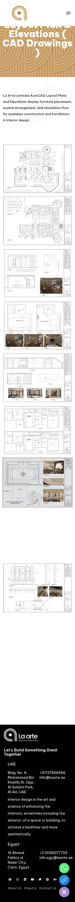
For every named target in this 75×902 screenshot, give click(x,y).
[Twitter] (40, 879)
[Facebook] (10, 879)
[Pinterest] (47, 879)
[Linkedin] (25, 879)
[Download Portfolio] (64, 880)
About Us (15, 888)
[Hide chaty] (64, 892)
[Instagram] (17, 879)
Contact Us (47, 888)
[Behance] (55, 879)
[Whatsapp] (64, 868)
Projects (30, 888)
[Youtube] (32, 879)
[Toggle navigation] (60, 13)
